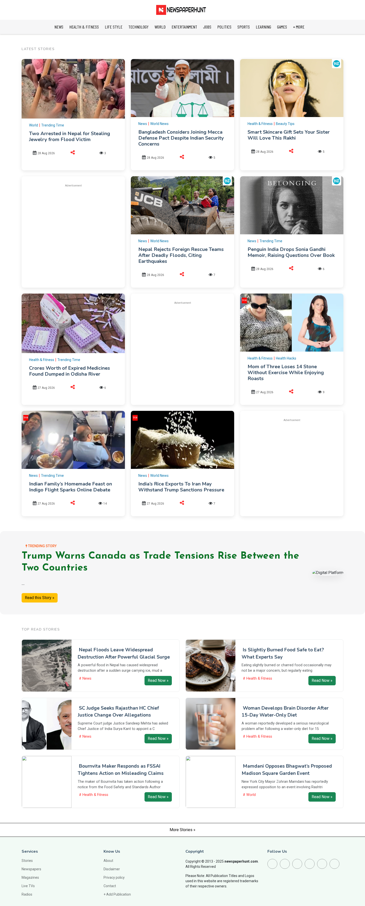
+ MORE (298, 27)
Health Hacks (286, 358)
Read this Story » (39, 597)
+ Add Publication (117, 894)
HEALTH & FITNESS (84, 27)
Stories (27, 860)
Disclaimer (112, 869)
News (142, 124)
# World (249, 795)
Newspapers (31, 869)
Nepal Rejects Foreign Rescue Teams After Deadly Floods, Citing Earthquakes (181, 255)
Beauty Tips (285, 124)
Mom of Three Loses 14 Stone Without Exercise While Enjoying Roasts (286, 372)
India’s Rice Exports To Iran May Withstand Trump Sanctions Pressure (181, 487)
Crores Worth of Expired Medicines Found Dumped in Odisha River (69, 371)
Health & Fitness (260, 124)
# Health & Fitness (257, 678)
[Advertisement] (73, 226)
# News (85, 678)
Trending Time (52, 125)
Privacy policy (114, 877)
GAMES (282, 27)
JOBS (207, 27)
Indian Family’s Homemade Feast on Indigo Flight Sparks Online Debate (70, 487)
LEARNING (263, 27)
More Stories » (182, 829)
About (108, 860)
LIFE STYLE (113, 27)
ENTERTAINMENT (184, 27)
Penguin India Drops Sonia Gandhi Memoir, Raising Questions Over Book (291, 252)
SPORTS (243, 27)
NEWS (58, 27)
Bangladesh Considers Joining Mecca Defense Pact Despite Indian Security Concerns (181, 138)
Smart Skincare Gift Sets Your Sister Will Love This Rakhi (289, 135)
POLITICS (224, 27)
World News (159, 124)
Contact (110, 886)
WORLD (160, 27)
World (33, 125)
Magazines (30, 877)
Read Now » (158, 680)
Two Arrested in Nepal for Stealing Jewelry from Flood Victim (69, 136)
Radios (27, 894)
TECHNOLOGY (138, 27)
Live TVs (28, 886)
